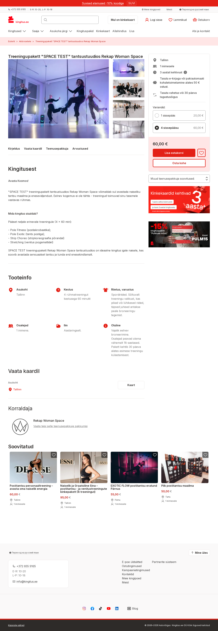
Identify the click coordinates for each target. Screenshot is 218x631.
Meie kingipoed (131, 578)
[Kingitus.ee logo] (20, 21)
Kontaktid (128, 574)
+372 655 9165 (26, 566)
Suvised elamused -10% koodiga (103, 3)
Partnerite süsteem (164, 562)
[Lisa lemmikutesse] (201, 153)
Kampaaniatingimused (136, 570)
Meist (125, 582)
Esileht (11, 41)
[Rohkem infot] (185, 72)
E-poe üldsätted (132, 562)
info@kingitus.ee (27, 581)
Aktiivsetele (25, 41)
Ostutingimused (132, 566)
